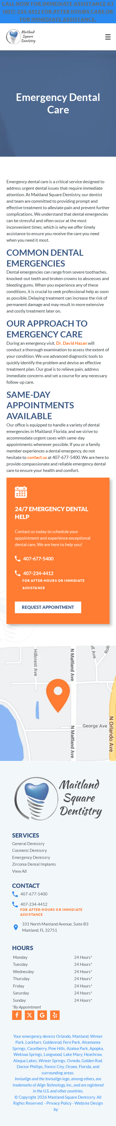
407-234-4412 (53, 580)
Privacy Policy (58, 1103)
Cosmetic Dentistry (29, 850)
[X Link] (29, 1015)
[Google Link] (42, 1015)
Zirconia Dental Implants (34, 864)
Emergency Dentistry (31, 857)
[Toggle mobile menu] (108, 37)
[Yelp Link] (55, 1015)
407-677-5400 (38, 559)
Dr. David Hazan (71, 343)
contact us (37, 457)
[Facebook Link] (17, 1015)
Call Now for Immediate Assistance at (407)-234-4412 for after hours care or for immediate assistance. (58, 11)
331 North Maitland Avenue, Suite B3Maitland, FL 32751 (55, 927)
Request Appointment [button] (48, 607)
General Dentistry (28, 843)
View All (19, 871)
